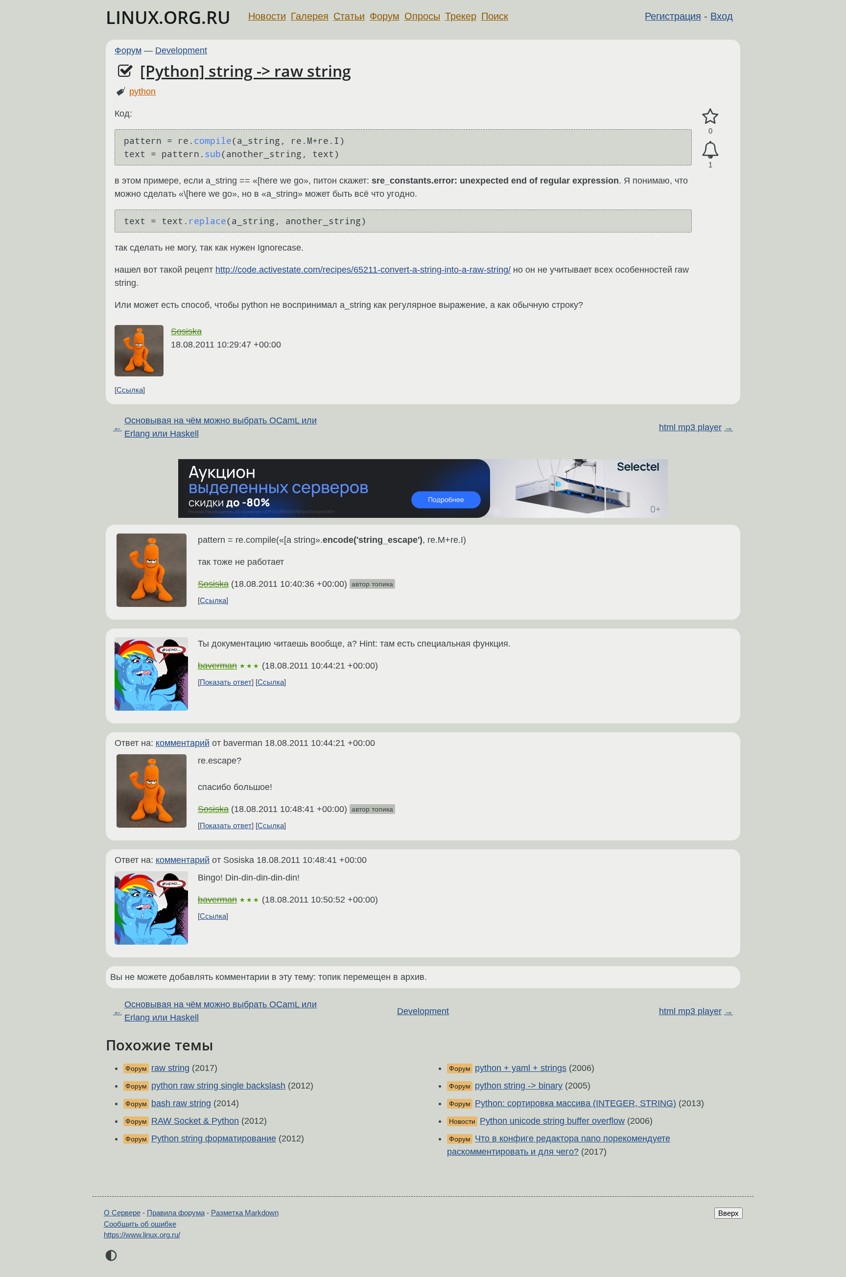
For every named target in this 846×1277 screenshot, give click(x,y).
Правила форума (176, 1212)
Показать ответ (226, 682)
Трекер (460, 16)
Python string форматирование (213, 1138)
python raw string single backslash (218, 1086)
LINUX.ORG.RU (168, 17)
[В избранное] (710, 117)
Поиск (494, 16)
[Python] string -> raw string (245, 70)
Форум (385, 16)
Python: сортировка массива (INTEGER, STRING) (575, 1103)
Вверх (728, 1213)
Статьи (349, 16)
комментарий (183, 743)
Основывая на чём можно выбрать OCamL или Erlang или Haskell (220, 427)
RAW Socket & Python (195, 1121)
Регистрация (673, 16)
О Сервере (122, 1212)
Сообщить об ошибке (140, 1224)
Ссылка (130, 390)
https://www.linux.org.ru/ (142, 1235)
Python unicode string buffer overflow (552, 1121)
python (142, 91)
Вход (721, 16)
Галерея (310, 16)
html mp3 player (690, 427)
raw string (170, 1068)
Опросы (422, 16)
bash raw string (181, 1103)
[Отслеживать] (710, 150)
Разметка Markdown (245, 1212)
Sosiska (186, 331)
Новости (267, 16)
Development (181, 50)
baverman (217, 666)
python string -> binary (519, 1086)
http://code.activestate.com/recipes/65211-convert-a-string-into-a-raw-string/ (363, 270)
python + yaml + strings (520, 1068)
